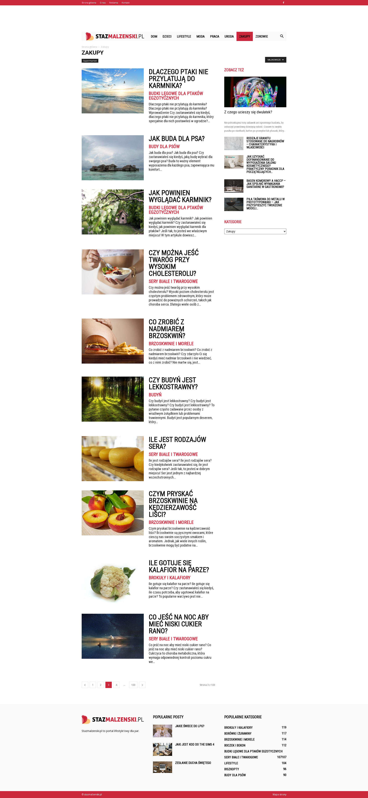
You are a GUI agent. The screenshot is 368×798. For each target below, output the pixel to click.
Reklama (113, 2)
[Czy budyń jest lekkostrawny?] (113, 399)
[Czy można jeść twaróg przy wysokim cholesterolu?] (113, 271)
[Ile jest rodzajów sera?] (113, 458)
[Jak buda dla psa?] (113, 157)
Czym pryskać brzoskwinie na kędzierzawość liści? (173, 504)
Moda (200, 36)
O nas (103, 2)
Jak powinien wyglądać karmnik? (180, 196)
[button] (281, 36)
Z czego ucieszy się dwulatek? (248, 112)
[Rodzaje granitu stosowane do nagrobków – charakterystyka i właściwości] (233, 143)
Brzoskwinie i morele (171, 343)
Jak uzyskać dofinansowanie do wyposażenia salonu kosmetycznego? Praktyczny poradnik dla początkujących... (265, 164)
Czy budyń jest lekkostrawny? (173, 383)
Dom (154, 36)
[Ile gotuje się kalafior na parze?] (113, 582)
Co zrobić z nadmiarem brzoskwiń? (167, 329)
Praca (214, 36)
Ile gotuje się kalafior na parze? (179, 566)
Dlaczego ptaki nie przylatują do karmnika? (178, 79)
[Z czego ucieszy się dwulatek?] (255, 92)
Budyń (155, 394)
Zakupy (244, 36)
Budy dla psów (164, 146)
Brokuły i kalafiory (169, 577)
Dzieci (167, 36)
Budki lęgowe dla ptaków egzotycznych (176, 95)
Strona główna (89, 2)
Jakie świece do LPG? (189, 726)
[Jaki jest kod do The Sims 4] (162, 749)
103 (133, 685)
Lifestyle (184, 36)
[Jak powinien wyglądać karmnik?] (113, 211)
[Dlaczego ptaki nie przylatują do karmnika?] (113, 90)
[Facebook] (283, 2)
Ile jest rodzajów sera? (177, 443)
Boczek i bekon (234, 745)
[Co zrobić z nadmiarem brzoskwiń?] (113, 341)
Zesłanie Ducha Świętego (193, 763)
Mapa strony (279, 794)
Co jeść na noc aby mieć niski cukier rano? (179, 624)
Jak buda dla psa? (177, 139)
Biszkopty (231, 769)
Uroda (229, 36)
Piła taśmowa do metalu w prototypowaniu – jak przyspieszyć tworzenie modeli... (265, 203)
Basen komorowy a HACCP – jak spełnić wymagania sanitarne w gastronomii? (266, 184)
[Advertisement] (184, 18)
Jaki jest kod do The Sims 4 (194, 744)
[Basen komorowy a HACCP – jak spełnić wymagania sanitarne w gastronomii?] (233, 186)
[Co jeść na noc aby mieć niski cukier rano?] (113, 636)
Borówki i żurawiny (237, 733)
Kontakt (126, 2)
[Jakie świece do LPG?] (162, 731)
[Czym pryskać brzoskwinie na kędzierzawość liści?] (113, 512)
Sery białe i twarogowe (173, 281)
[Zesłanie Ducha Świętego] (162, 767)
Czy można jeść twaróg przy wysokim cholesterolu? (174, 263)
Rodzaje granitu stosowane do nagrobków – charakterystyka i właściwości (265, 142)
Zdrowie (261, 36)
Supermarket (90, 60)
